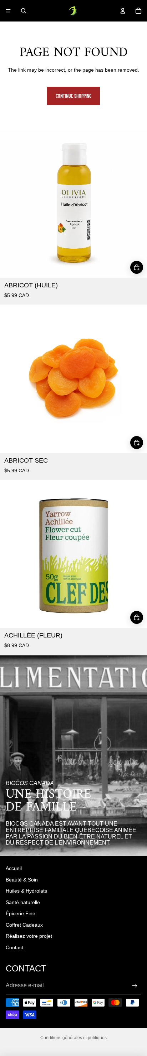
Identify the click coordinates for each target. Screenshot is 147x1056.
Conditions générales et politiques (73, 1037)
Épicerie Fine (20, 913)
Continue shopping (73, 96)
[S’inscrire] (134, 985)
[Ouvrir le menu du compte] (123, 11)
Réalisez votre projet (29, 936)
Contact (14, 947)
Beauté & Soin (22, 880)
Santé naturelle (23, 902)
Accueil (14, 868)
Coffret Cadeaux (24, 925)
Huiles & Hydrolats (26, 891)
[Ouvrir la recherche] (23, 11)
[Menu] (8, 11)
